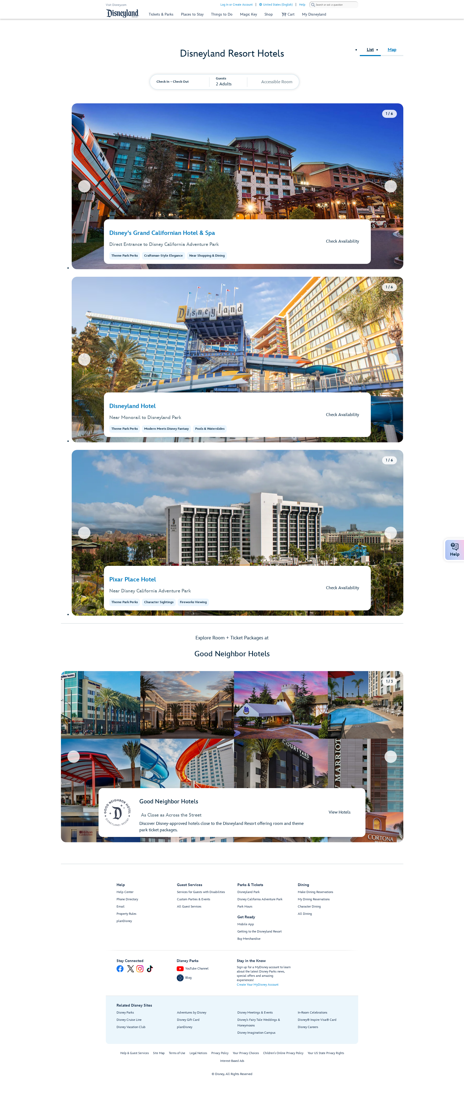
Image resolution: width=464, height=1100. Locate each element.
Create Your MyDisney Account (257, 985)
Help (302, 4)
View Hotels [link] (339, 812)
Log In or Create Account (236, 4)
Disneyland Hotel (132, 406)
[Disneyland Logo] (123, 13)
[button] (287, 14)
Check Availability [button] (342, 241)
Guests (221, 79)
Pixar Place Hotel (132, 579)
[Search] (313, 4)
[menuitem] (260, 4)
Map (392, 49)
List (370, 49)
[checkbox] (256, 82)
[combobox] (334, 4)
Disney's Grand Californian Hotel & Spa (162, 233)
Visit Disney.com (116, 5)
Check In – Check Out (173, 82)
